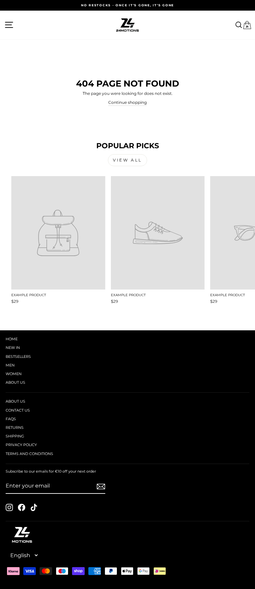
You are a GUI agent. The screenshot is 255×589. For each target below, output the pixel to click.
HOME (12, 339)
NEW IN (13, 347)
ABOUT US (15, 382)
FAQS (11, 419)
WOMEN (14, 373)
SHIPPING (15, 436)
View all (127, 160)
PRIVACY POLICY (21, 444)
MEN (10, 365)
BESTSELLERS (18, 356)
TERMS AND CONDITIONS (29, 453)
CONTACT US (18, 410)
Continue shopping (127, 102)
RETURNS (15, 427)
